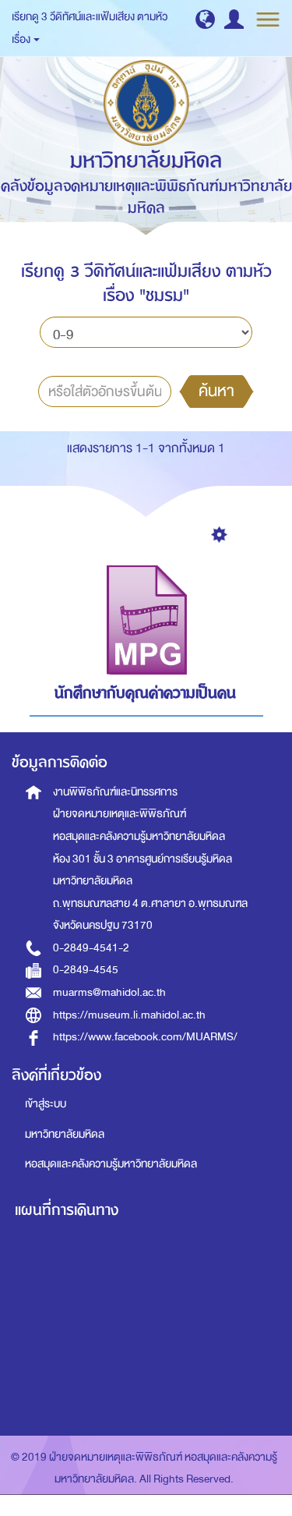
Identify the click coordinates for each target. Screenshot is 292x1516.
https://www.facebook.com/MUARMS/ (145, 1037)
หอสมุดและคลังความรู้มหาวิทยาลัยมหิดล (111, 1164)
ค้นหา (216, 391)
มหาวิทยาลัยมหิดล (64, 1134)
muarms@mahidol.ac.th (109, 992)
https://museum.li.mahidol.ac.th (129, 1015)
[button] (205, 19)
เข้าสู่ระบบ (45, 1104)
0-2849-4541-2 (91, 948)
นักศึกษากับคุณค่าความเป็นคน (145, 693)
